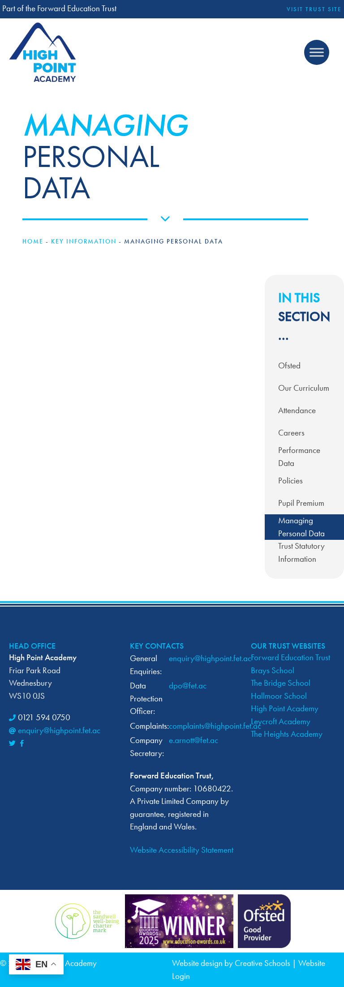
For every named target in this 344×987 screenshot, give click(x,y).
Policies (290, 480)
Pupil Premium (301, 502)
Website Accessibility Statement (181, 849)
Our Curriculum (303, 387)
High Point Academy (284, 708)
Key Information (83, 241)
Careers (291, 432)
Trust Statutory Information (301, 552)
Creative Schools (262, 963)
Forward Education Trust (290, 657)
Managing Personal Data (301, 527)
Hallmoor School (279, 695)
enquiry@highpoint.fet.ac (59, 730)
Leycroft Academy (280, 721)
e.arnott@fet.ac (193, 740)
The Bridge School (280, 682)
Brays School (272, 670)
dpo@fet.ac (187, 685)
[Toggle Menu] (316, 52)
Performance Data (299, 456)
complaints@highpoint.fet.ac (215, 725)
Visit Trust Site (314, 9)
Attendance (297, 410)
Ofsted (289, 365)
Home (32, 241)
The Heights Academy (286, 733)
